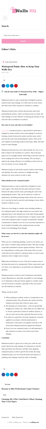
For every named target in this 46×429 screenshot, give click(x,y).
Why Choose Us (17, 417)
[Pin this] (16, 86)
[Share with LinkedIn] (12, 86)
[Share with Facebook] (3, 86)
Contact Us (5, 417)
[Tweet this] (7, 86)
